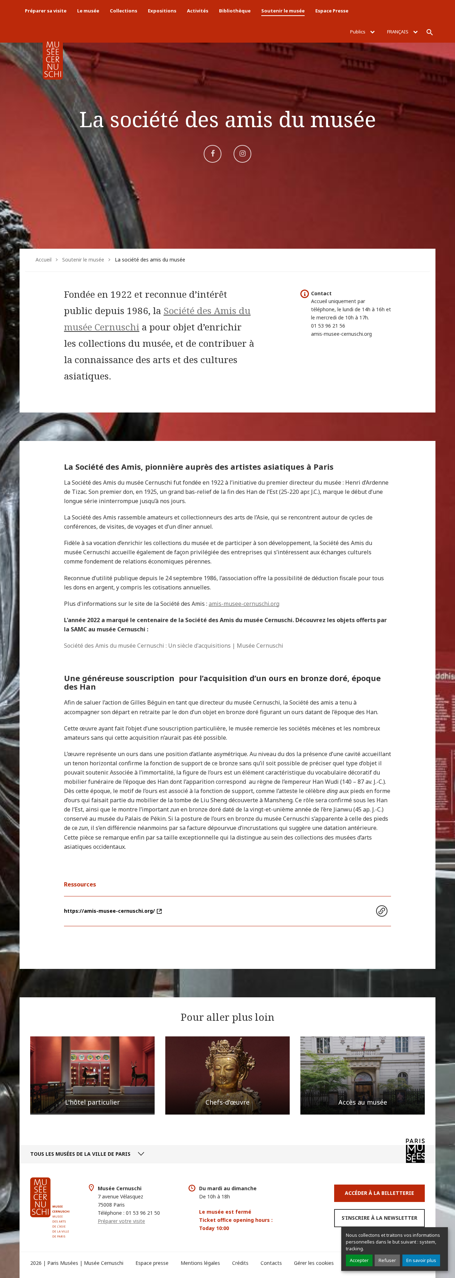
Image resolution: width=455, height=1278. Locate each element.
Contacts (271, 1263)
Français (398, 31)
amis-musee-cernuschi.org (244, 604)
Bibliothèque (235, 10)
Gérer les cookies (314, 1263)
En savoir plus (421, 1260)
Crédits (240, 1263)
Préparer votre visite (121, 1221)
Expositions (162, 10)
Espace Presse (331, 10)
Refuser (387, 1260)
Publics (358, 31)
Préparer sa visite (45, 10)
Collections (123, 10)
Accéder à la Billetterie (379, 1193)
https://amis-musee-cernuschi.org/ (109, 910)
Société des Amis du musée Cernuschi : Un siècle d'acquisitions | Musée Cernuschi (173, 645)
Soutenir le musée (283, 10)
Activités (197, 10)
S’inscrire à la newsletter (379, 1217)
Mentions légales (200, 1263)
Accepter (359, 1260)
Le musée (88, 10)
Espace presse (151, 1263)
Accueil (44, 259)
